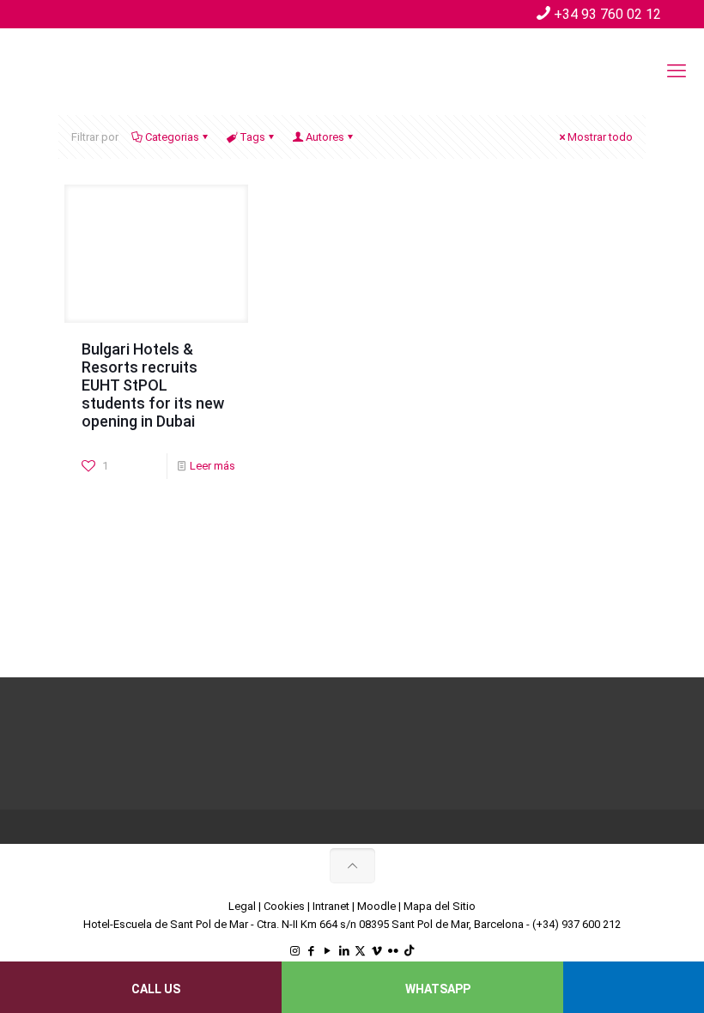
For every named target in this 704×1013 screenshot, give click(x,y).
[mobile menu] (676, 71)
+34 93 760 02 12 (607, 14)
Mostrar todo (600, 136)
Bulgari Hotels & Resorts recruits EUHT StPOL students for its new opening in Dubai (153, 385)
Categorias (172, 136)
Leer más (212, 465)
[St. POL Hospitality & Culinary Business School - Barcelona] (146, 71)
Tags (252, 136)
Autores (325, 136)
